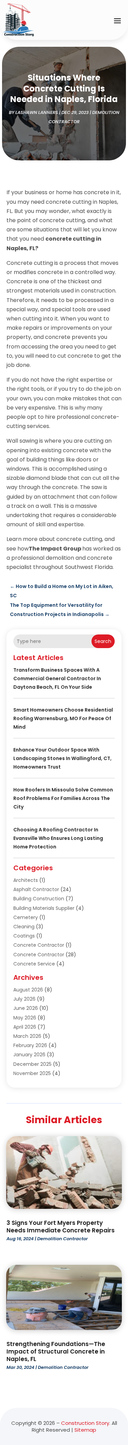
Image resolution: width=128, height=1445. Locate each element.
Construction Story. (85, 1423)
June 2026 (25, 1008)
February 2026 (30, 1045)
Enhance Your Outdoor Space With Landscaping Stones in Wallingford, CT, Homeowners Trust (62, 758)
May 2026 (24, 1017)
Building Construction (38, 898)
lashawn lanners (36, 112)
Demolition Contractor (62, 1238)
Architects (25, 880)
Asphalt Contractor (36, 889)
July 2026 (24, 999)
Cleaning (23, 926)
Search (103, 641)
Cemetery (25, 917)
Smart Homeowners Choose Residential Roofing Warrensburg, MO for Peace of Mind (63, 718)
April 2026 (24, 1027)
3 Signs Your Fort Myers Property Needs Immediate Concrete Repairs (60, 1226)
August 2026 (28, 989)
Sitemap (85, 1429)
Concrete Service (34, 963)
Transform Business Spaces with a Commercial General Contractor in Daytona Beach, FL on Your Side (57, 678)
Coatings (24, 935)
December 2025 (32, 1064)
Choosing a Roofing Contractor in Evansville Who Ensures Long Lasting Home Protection (58, 838)
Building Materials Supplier (43, 908)
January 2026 (29, 1054)
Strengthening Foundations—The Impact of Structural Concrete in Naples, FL (55, 1351)
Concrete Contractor (38, 945)
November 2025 (32, 1073)
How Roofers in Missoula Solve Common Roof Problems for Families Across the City (63, 798)
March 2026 (27, 1036)
